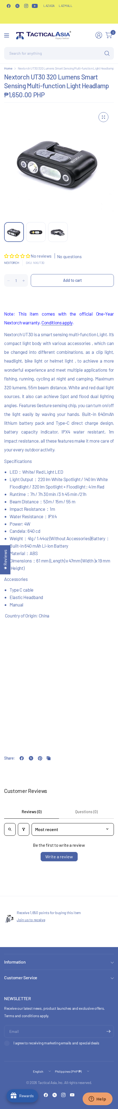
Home (8, 68)
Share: (9, 758)
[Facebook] (8, 5)
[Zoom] (103, 117)
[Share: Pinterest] (40, 758)
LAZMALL (65, 5)
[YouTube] (34, 5)
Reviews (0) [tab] (31, 811)
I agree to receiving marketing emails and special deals (56, 1043)
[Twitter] (17, 5)
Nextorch (11, 262)
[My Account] (99, 35)
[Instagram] (26, 5)
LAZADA (49, 5)
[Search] (107, 53)
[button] (17, 255)
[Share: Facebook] (21, 758)
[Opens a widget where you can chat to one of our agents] (97, 1099)
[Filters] (23, 829)
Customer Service (20, 977)
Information (15, 961)
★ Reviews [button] (5, 560)
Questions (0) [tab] (86, 811)
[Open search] (10, 829)
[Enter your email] (108, 1031)
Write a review (59, 856)
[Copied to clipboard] (48, 758)
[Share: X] (31, 758)
